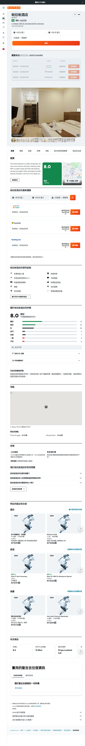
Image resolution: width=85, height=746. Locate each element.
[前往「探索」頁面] (3, 33)
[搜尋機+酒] (3, 27)
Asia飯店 (28, 730)
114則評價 (22, 20)
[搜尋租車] (3, 23)
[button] (82, 2)
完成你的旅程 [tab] (18, 675)
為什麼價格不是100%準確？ (22, 720)
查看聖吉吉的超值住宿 (74, 549)
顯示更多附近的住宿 (75, 509)
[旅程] (3, 43)
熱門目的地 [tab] (29, 675)
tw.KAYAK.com (14, 730)
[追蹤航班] (3, 37)
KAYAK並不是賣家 (18, 712)
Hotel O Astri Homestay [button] (19, 576)
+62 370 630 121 (17, 26)
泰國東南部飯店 (57, 730)
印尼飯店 (35, 730)
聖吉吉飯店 (18, 688)
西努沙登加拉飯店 (45, 730)
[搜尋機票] (3, 14)
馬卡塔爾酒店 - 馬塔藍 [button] (18, 534)
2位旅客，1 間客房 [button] (20, 38)
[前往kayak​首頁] (13, 8)
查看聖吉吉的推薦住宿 (74, 591)
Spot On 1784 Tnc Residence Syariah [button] (59, 576)
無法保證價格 (37, 706)
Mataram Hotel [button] (52, 534)
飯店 (22, 730)
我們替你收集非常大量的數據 (23, 716)
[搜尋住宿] (3, 18)
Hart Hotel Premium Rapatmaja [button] (57, 616)
